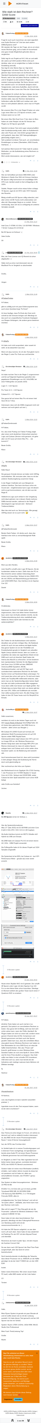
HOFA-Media (9, 1413)
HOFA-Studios (18, 1413)
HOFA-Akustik (22, 1411)
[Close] (37, 1353)
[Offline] (3, 33)
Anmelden (18, 1399)
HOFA (5, 1411)
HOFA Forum (22, 4)
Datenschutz (20, 1415)
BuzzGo (8, 813)
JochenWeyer (10, 709)
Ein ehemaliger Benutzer (14, 366)
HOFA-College (32, 1411)
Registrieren (8, 1399)
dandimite (9, 558)
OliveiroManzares (11, 219)
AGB (33, 1413)
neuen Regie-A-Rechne (13, 723)
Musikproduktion (9, 18)
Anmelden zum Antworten (30, 25)
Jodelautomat (10, 1302)
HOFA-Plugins (12, 1411)
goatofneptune (10, 1013)
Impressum (27, 1413)
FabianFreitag (10, 33)
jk (6, 252)
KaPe (7, 171)
